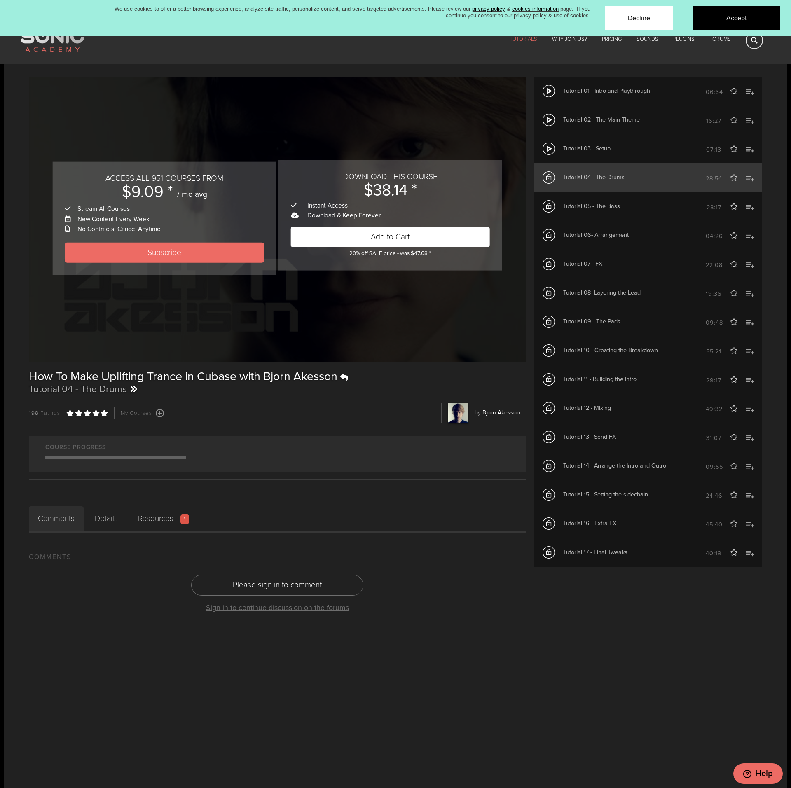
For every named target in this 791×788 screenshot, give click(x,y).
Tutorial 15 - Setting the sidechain (605, 494)
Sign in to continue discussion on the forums (277, 607)
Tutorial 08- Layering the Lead (602, 292)
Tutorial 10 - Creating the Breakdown (610, 350)
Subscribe (164, 252)
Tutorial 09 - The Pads (591, 321)
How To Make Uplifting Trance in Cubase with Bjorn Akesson (184, 376)
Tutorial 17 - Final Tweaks (595, 552)
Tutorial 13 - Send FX (589, 436)
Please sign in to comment (277, 584)
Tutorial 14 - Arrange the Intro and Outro (614, 465)
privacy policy (488, 9)
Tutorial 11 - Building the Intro (600, 379)
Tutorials (523, 39)
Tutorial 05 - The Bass (591, 206)
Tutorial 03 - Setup (587, 148)
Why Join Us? (569, 39)
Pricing (612, 39)
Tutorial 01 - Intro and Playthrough (606, 90)
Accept (736, 18)
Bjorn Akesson (501, 412)
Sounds (647, 39)
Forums (720, 39)
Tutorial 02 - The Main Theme (601, 119)
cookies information (535, 9)
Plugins (684, 39)
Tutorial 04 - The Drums (594, 177)
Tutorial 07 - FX (582, 263)
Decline (639, 18)
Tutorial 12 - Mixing (587, 408)
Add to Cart (390, 236)
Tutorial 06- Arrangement (596, 235)
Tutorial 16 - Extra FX (589, 523)
